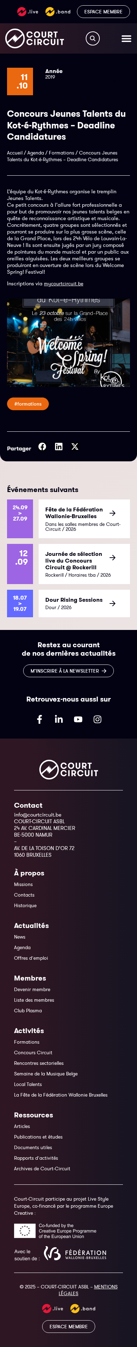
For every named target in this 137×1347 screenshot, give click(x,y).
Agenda (35, 153)
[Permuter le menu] (126, 38)
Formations (61, 153)
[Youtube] (78, 719)
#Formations (27, 404)
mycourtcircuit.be (63, 283)
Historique (25, 905)
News (19, 937)
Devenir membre (32, 989)
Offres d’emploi (31, 958)
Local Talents (28, 1084)
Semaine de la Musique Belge (46, 1073)
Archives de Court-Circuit (42, 1168)
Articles (22, 1126)
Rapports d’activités (36, 1158)
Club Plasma (28, 1010)
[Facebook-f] (39, 719)
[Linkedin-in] (59, 719)
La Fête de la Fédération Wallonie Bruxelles (60, 1095)
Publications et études (38, 1137)
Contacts (24, 895)
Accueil (14, 153)
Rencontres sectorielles (39, 1063)
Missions (23, 884)
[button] (42, 446)
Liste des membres (34, 1000)
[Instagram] (97, 719)
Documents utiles (33, 1147)
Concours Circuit (33, 1052)
